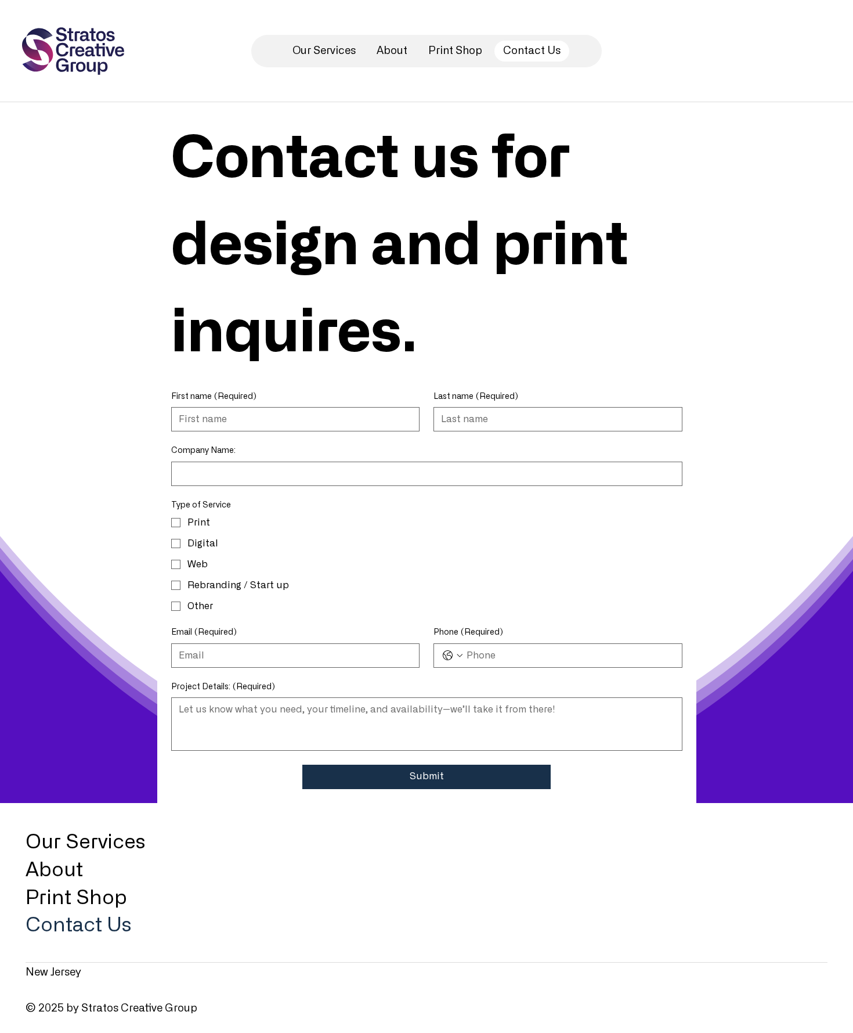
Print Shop (76, 898)
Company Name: (203, 451)
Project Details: (223, 687)
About (54, 870)
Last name (475, 397)
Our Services (85, 842)
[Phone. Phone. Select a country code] (452, 656)
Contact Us (78, 925)
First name (213, 397)
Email (204, 632)
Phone (468, 632)
